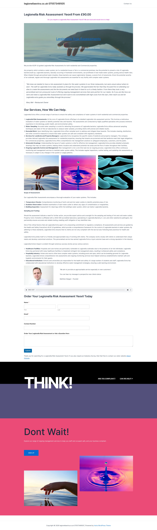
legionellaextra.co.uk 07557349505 (44, 3)
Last (59, 310)
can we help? (126, 379)
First (25, 310)
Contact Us (128, 4)
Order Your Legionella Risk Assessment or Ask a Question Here (46, 333)
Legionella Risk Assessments (78, 39)
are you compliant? (106, 379)
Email (26, 314)
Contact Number (30, 324)
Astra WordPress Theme (102, 525)
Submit (28, 351)
